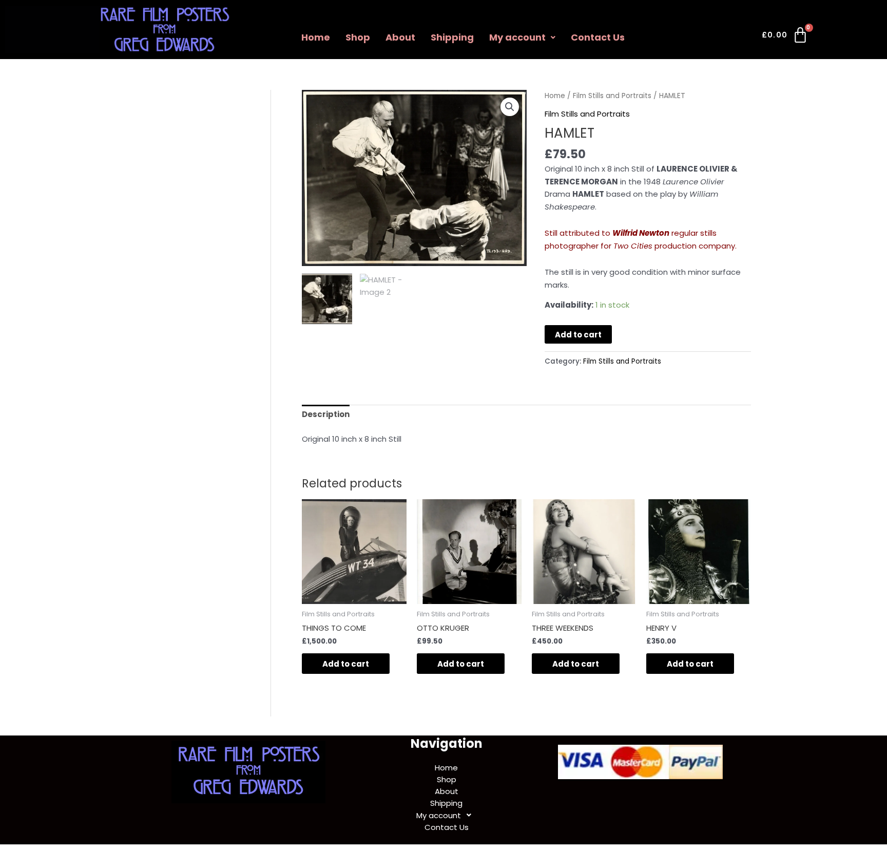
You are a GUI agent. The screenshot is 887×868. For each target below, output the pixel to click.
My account (517, 37)
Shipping (452, 37)
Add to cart (578, 334)
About (400, 37)
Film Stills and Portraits (612, 96)
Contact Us (598, 37)
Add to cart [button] (345, 663)
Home (315, 37)
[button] (522, 37)
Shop (357, 37)
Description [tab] (326, 414)
